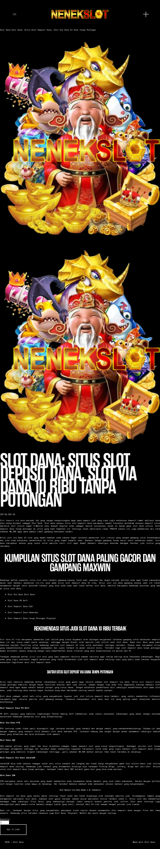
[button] (13, 829)
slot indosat (107, 537)
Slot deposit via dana (12, 520)
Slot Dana (5, 29)
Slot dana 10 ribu (10, 639)
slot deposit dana (149, 681)
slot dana (42, 580)
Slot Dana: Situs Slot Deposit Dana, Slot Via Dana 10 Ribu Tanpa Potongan (54, 29)
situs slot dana (38, 656)
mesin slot (66, 543)
